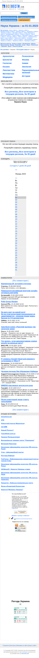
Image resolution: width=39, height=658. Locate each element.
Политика (18, 45)
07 (16, 212)
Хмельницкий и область (31, 39)
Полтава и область (12, 36)
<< (16, 170)
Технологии (34, 45)
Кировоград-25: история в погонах (16, 284)
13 (16, 226)
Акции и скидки (16, 43)
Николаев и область (27, 35)
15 (16, 231)
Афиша (33, 43)
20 (16, 243)
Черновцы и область (29, 40)
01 (16, 197)
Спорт (24, 45)
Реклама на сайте (22, 645)
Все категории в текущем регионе (21, 92)
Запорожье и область (32, 31)
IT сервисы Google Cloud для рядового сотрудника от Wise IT (18, 360)
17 (16, 236)
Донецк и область (21, 31)
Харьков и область (23, 30)
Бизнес (12, 45)
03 (16, 202)
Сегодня (13, 166)
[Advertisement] (20, 121)
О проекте (6, 645)
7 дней (20, 166)
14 (16, 229)
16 (16, 234)
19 (16, 241)
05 (16, 207)
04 (16, 205)
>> (16, 178)
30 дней (28, 166)
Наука (28, 45)
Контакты (13, 645)
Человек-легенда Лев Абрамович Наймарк (19, 371)
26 (16, 258)
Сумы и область (9, 38)
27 (16, 260)
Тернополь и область (20, 38)
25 (16, 255)
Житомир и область (18, 32)
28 (16, 262)
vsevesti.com (25, 653)
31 (16, 270)
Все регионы (5, 49)
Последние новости (22, 49)
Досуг (10, 46)
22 (16, 248)
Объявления (26, 43)
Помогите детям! (18, 46)
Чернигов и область (18, 40)
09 (16, 217)
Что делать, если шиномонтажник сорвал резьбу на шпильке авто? (19, 342)
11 (16, 221)
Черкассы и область (6, 40)
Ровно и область (22, 36)
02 (16, 200)
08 (16, 214)
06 (16, 209)
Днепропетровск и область (8, 31)
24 (16, 253)
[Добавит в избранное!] (9, 518)
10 (16, 219)
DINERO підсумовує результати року (17, 385)
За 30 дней (29, 94)
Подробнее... (15, 508)
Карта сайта (32, 645)
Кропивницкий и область (13, 34)
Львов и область (17, 35)
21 (16, 246)
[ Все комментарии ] (20, 281)
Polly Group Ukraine (9, 302)
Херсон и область (19, 39)
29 (16, 265)
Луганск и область (25, 34)
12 (16, 224)
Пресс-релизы (5, 45)
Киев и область (13, 30)
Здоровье (4, 46)
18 (16, 238)
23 (16, 250)
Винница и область (6, 32)
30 (16, 267)
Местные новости (6, 43)
